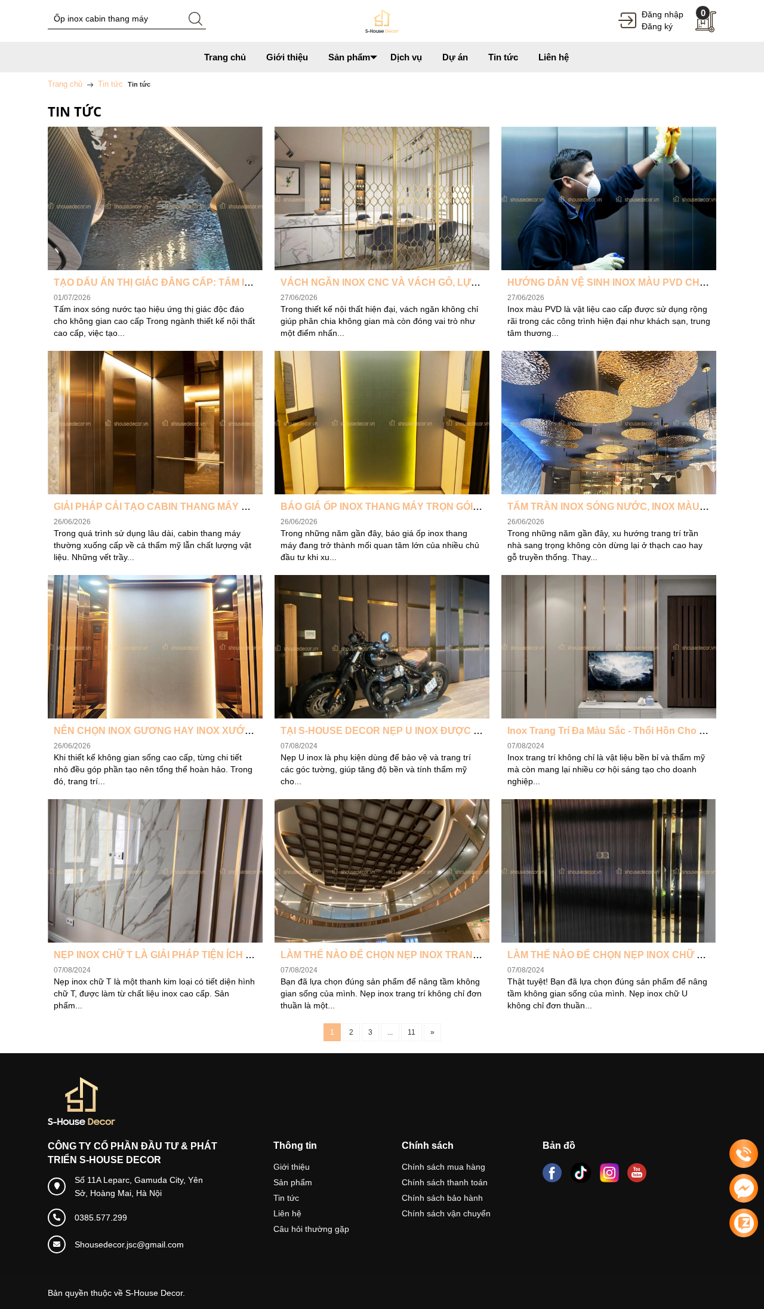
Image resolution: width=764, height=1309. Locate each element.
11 (411, 1032)
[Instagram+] (609, 1172)
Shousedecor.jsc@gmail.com (129, 1244)
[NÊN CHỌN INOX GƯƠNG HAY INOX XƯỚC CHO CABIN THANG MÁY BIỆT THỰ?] (155, 646)
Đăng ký (657, 26)
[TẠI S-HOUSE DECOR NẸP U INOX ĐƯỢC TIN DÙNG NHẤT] (382, 646)
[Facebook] (552, 1172)
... (390, 1032)
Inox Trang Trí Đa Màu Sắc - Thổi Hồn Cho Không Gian (630, 731)
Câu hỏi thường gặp (311, 1229)
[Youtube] (636, 1172)
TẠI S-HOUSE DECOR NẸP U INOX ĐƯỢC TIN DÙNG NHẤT (415, 731)
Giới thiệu (291, 1167)
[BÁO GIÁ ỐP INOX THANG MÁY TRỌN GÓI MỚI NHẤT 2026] (382, 422)
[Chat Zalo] (743, 1223)
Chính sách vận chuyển (446, 1213)
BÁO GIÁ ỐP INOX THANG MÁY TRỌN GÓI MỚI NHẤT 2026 (414, 506)
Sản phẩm (292, 1182)
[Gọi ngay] (743, 1154)
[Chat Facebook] (743, 1188)
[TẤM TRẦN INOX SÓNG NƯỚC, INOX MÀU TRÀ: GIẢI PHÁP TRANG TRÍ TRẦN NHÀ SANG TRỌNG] (608, 422)
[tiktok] (581, 1172)
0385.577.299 (101, 1217)
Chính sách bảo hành (442, 1198)
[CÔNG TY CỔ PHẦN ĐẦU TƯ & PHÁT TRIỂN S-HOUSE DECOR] (382, 20)
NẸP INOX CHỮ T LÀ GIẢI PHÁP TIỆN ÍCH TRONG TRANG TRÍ (194, 955)
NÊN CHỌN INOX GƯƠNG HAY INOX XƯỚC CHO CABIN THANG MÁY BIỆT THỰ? (239, 731)
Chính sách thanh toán (445, 1182)
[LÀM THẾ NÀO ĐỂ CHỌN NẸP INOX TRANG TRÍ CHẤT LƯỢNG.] (382, 871)
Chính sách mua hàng (443, 1167)
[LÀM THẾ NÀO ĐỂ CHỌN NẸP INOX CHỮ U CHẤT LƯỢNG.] (608, 871)
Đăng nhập (662, 14)
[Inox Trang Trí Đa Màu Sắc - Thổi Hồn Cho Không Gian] (608, 646)
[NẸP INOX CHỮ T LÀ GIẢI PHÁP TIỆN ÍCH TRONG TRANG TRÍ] (155, 871)
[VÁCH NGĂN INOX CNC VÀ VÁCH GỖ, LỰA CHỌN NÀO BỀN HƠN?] (382, 198)
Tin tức (286, 1198)
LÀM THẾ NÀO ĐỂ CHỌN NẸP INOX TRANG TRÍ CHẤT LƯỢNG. (425, 955)
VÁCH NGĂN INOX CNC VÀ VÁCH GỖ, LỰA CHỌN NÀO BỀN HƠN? (434, 282)
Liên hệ (287, 1213)
